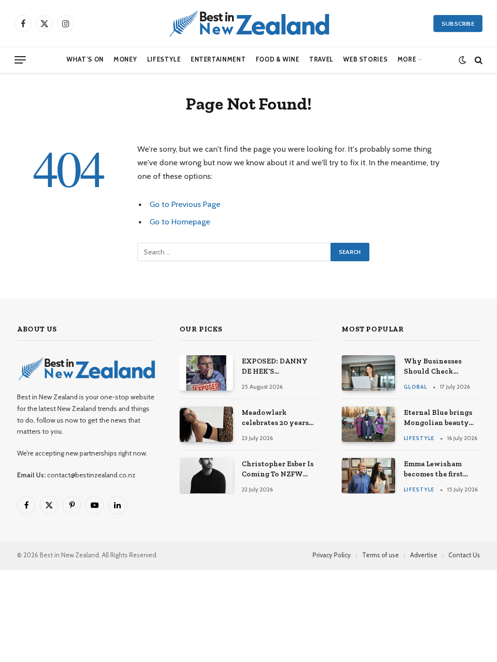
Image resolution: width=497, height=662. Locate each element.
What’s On (85, 59)
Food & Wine (277, 59)
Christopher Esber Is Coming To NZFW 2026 (278, 469)
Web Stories (365, 59)
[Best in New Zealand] (248, 23)
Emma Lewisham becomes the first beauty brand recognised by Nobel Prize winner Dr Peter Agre (440, 469)
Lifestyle (164, 59)
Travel (321, 59)
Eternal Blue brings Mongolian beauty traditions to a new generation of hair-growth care (438, 418)
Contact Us (464, 555)
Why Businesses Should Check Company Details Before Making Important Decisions (440, 367)
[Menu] (20, 60)
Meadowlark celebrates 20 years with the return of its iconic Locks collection (279, 418)
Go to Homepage (179, 221)
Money (125, 59)
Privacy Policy (332, 555)
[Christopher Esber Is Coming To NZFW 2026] (206, 475)
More (407, 59)
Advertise (423, 555)
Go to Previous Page (184, 204)
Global (415, 386)
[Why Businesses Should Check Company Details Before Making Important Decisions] (368, 373)
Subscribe (458, 23)
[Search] (477, 60)
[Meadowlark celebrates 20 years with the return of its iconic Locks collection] (206, 424)
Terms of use (380, 555)
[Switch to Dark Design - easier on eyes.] (462, 60)
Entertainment (218, 59)
